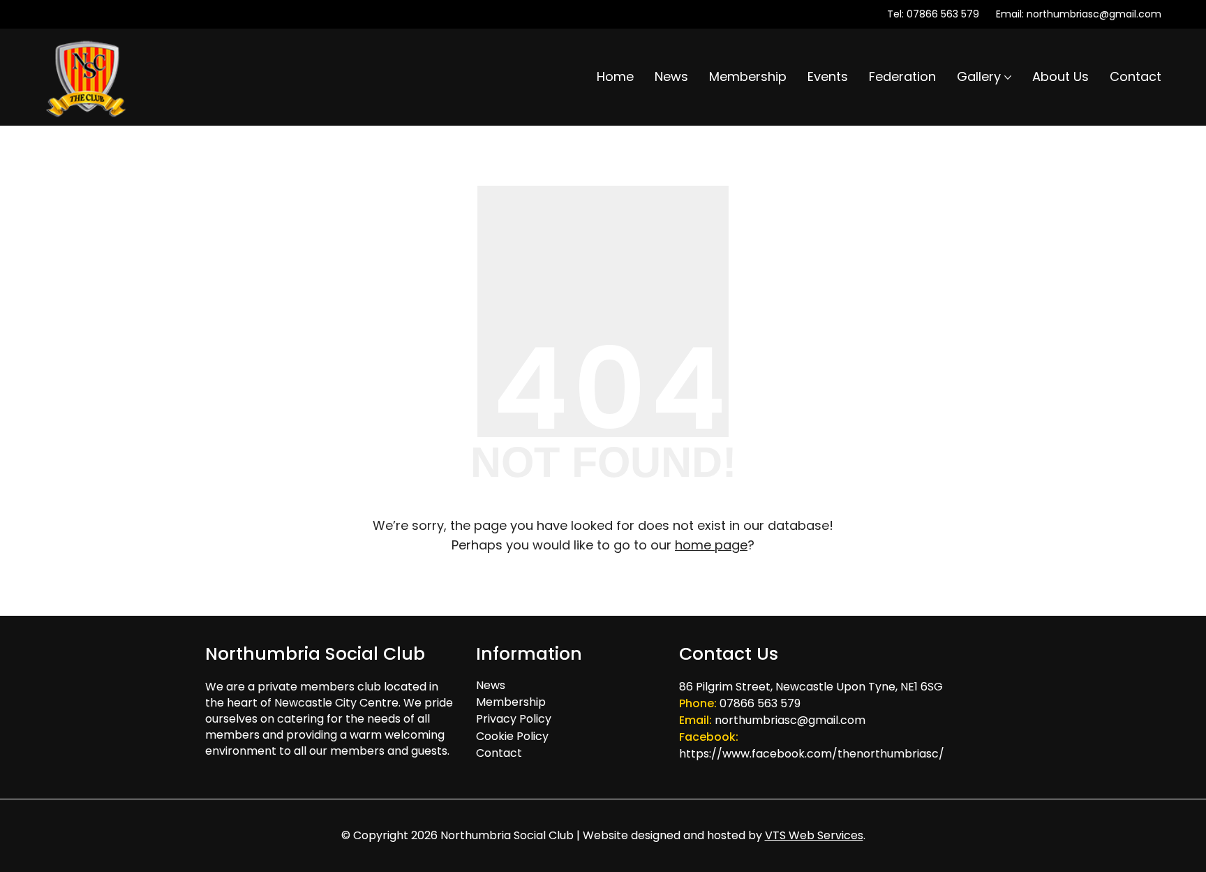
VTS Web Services (814, 835)
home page (711, 545)
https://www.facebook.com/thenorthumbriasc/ (811, 754)
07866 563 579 (943, 14)
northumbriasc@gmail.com (1094, 14)
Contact (499, 753)
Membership (511, 702)
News (490, 685)
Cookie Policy (512, 736)
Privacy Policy (513, 718)
